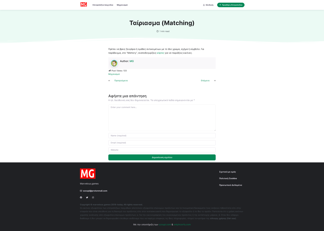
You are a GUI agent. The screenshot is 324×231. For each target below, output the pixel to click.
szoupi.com (165, 224)
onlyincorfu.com (182, 224)
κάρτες (160, 53)
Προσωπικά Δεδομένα (230, 185)
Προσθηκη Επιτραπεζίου (232, 5)
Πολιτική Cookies (228, 178)
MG (132, 61)
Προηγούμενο (121, 80)
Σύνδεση (209, 5)
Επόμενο (205, 80)
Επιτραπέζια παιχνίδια (103, 5)
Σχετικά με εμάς (227, 171)
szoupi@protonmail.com (95, 190)
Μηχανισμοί (122, 5)
